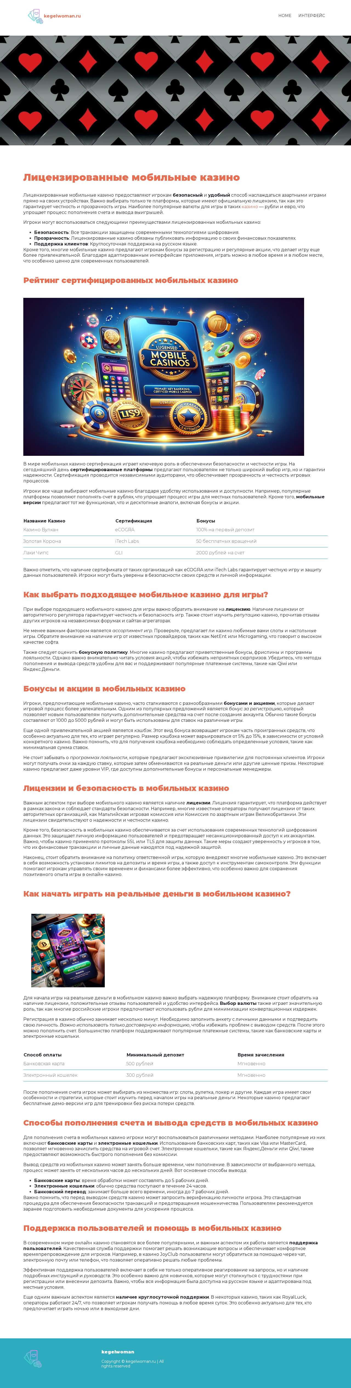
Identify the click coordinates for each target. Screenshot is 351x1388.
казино (250, 206)
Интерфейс (311, 15)
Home (284, 15)
